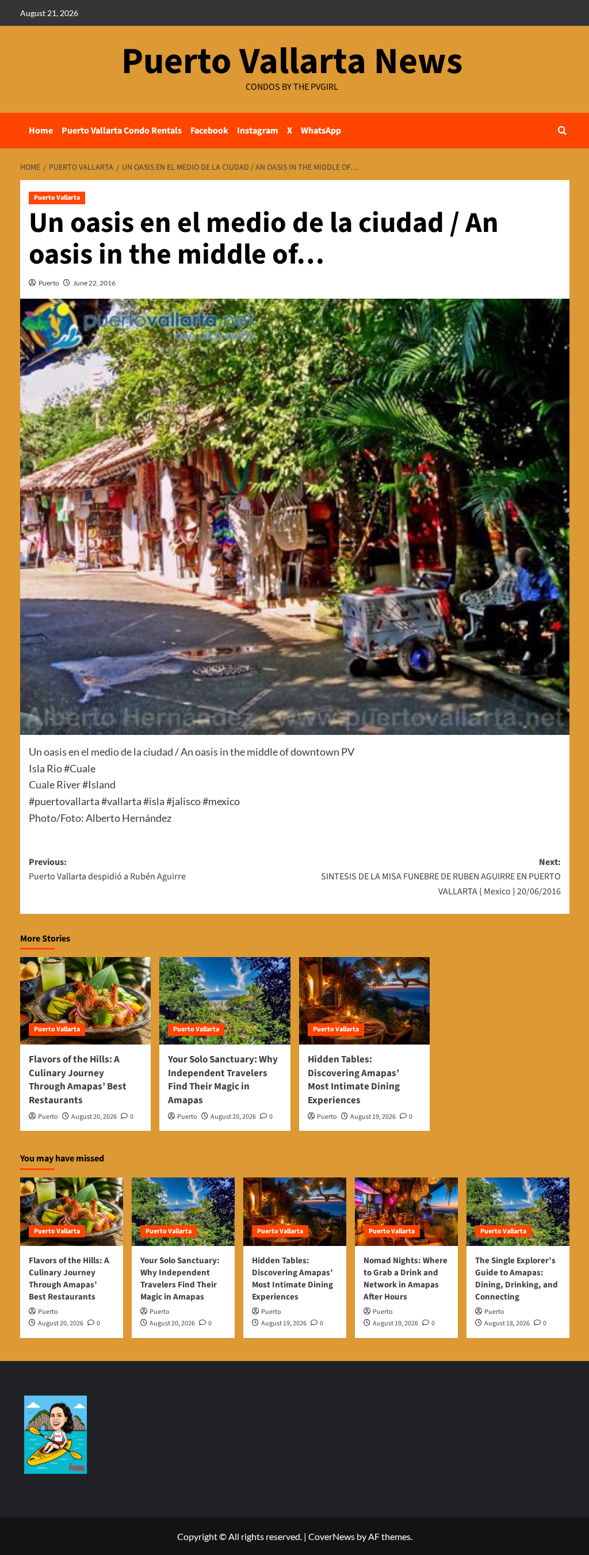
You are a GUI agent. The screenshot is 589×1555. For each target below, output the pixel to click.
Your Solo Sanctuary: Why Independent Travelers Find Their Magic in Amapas (223, 1080)
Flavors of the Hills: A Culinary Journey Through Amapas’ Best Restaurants (78, 1080)
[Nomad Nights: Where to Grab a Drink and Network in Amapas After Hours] (406, 1211)
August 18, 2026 (507, 1323)
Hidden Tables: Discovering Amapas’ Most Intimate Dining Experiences (354, 1080)
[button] (562, 130)
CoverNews (331, 1536)
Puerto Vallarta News (291, 61)
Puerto (49, 283)
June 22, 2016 (94, 283)
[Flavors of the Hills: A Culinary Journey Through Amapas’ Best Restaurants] (85, 1001)
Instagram (257, 130)
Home (41, 130)
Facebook (209, 130)
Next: (441, 877)
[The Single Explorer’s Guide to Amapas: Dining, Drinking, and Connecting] (517, 1211)
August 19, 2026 (373, 1117)
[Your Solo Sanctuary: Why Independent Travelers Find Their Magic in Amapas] (224, 1001)
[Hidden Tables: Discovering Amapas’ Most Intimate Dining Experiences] (364, 1001)
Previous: (107, 869)
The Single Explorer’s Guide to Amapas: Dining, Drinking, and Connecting (516, 1279)
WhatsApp (321, 130)
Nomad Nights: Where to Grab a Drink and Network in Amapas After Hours (406, 1279)
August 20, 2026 (94, 1117)
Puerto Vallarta (57, 198)
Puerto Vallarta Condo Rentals (122, 130)
